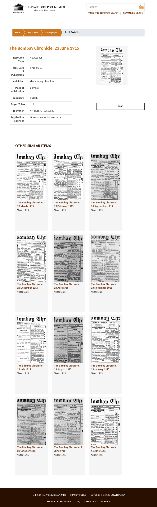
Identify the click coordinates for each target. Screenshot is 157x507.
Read (120, 106)
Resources (33, 32)
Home (18, 32)
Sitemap (105, 501)
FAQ (78, 501)
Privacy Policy (78, 495)
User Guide (90, 501)
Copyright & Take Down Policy (108, 495)
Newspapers (52, 32)
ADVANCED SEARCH (134, 13)
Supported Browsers (59, 501)
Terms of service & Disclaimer (49, 495)
